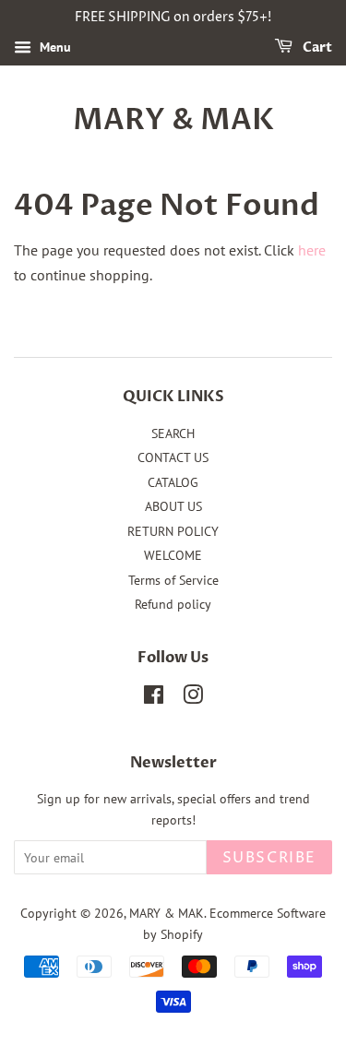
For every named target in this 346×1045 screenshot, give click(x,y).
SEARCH (173, 433)
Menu (53, 47)
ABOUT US (173, 506)
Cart (316, 47)
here (312, 250)
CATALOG (173, 482)
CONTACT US (173, 457)
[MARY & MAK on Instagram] (193, 698)
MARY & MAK (173, 119)
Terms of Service (173, 580)
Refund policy (173, 604)
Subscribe (269, 858)
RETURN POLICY (173, 531)
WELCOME (173, 555)
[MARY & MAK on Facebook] (153, 698)
